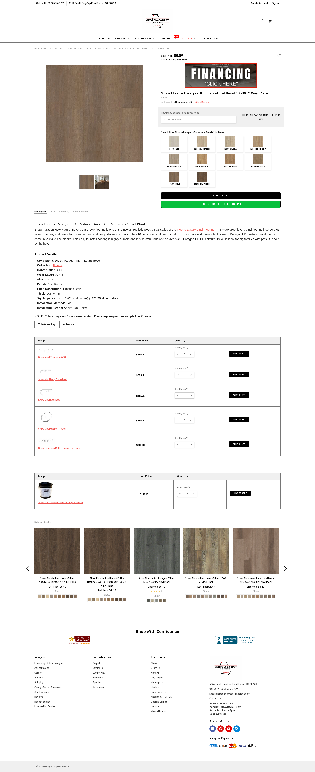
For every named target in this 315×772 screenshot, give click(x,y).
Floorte (57, 265)
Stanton (155, 668)
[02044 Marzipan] (47, 596)
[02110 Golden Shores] (258, 596)
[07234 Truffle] (75, 596)
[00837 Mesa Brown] (238, 596)
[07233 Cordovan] (71, 596)
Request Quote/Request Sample (221, 204)
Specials (187, 38)
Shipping (38, 682)
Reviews (38, 696)
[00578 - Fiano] (203, 596)
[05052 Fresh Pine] (156, 601)
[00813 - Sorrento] (226, 596)
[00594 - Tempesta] (210, 596)
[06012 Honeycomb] (55, 596)
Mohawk (155, 672)
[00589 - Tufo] (207, 596)
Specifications (80, 211)
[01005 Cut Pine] (152, 601)
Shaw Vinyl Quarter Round (52, 428)
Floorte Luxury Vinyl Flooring (195, 229)
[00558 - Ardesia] (195, 596)
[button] (221, 75)
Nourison (155, 706)
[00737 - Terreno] (218, 596)
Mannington (157, 682)
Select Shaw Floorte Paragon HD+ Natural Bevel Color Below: (194, 132)
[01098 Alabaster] (40, 596)
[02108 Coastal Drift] (250, 596)
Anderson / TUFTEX (161, 696)
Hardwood (167, 38)
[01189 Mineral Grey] (242, 596)
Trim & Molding (46, 324)
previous (27, 568)
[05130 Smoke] (51, 596)
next (285, 568)
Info (53, 211)
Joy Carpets (157, 677)
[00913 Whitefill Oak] (148, 601)
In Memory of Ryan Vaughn (48, 663)
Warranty (64, 211)
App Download (41, 692)
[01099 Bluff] (43, 596)
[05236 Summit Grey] (261, 596)
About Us (39, 677)
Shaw (154, 663)
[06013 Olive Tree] (59, 596)
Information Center (44, 706)
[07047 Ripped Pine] (164, 601)
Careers (38, 672)
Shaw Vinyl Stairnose (49, 400)
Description (40, 211)
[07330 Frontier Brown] (269, 596)
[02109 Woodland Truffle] (254, 596)
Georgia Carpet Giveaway (48, 687)
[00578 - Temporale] (199, 596)
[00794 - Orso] (222, 596)
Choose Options (57, 567)
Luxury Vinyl (143, 38)
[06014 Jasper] (63, 596)
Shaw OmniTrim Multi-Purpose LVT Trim (59, 448)
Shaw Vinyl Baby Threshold (52, 379)
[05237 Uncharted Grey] (265, 596)
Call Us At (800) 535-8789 (50, 3)
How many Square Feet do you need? (180, 112)
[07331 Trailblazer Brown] (273, 596)
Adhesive (68, 324)
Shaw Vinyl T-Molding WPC (52, 357)
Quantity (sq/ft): (182, 348)
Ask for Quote (41, 668)
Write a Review (201, 102)
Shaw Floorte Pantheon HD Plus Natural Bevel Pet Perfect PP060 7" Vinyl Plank (107, 582)
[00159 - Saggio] (187, 596)
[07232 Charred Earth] (67, 596)
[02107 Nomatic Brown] (246, 596)
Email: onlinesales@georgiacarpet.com (229, 693)
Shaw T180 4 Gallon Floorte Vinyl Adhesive (60, 502)
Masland (155, 687)
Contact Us (215, 698)
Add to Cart (239, 354)
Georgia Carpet (159, 701)
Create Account (259, 3)
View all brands (159, 711)
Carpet (102, 38)
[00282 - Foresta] (191, 596)
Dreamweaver (158, 692)
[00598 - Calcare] (214, 596)
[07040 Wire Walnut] (160, 601)
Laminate (121, 38)
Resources (208, 38)
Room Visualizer (42, 701)
